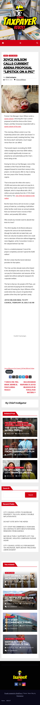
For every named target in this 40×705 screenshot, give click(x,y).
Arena (5, 55)
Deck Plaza (19, 425)
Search (6, 488)
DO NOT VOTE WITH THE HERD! (15, 522)
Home (3, 700)
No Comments (12, 584)
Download (9, 371)
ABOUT (8, 700)
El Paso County (9, 467)
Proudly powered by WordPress (13, 693)
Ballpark (13, 422)
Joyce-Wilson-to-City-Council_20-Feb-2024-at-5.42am (19, 368)
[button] (37, 43)
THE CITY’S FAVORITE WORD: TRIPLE (17, 429)
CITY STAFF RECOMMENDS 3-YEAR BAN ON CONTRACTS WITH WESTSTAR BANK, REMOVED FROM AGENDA (19, 529)
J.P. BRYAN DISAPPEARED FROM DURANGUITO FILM (19, 450)
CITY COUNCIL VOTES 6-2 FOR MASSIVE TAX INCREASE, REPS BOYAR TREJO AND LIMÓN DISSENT (19, 548)
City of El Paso (9, 425)
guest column (9, 119)
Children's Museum (22, 422)
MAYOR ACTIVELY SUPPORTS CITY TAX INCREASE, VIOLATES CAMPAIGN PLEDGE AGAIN (19, 538)
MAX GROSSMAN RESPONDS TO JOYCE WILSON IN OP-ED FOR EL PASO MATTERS (28, 387)
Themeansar (19, 696)
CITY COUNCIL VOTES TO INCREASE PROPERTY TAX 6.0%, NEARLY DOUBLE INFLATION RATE (18, 514)
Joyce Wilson (13, 55)
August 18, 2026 (12, 625)
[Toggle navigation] (20, 43)
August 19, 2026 (12, 581)
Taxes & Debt (27, 425)
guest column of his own (12, 126)
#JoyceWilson (21, 79)
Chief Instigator (11, 77)
